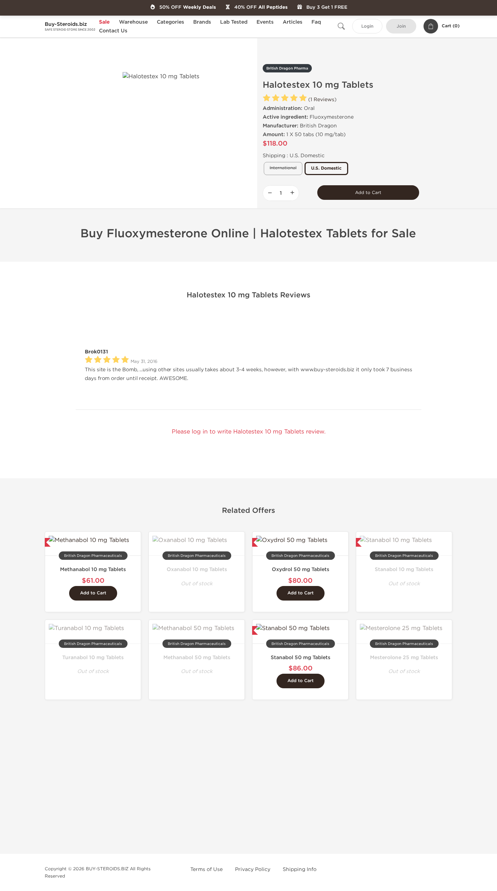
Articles (292, 22)
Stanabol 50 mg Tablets (300, 657)
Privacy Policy (252, 869)
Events (265, 22)
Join (401, 26)
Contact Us (113, 31)
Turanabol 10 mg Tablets (93, 657)
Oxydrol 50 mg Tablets (300, 569)
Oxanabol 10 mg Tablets (197, 569)
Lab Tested (233, 22)
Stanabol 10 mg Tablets (404, 569)
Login (367, 26)
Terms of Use (206, 869)
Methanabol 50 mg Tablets (196, 657)
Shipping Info (300, 869)
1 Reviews (322, 99)
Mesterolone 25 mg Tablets (404, 657)
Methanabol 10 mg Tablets (93, 569)
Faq (316, 22)
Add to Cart (368, 192)
